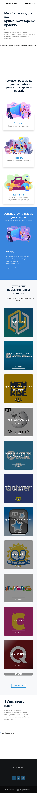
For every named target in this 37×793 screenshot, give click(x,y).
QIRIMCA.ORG (11, 3)
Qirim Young (18, 321)
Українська (29, 3)
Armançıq (18, 587)
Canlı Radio (18, 620)
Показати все (18, 686)
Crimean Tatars (18, 654)
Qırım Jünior (18, 554)
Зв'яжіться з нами (14, 703)
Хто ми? (10, 251)
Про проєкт (18, 333)
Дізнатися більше (13, 268)
